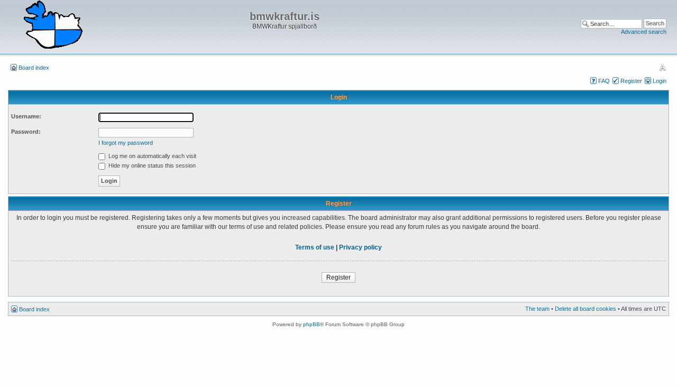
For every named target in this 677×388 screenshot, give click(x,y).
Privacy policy (360, 247)
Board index (34, 67)
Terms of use (314, 247)
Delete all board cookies (585, 309)
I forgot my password (125, 143)
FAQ (604, 81)
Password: (26, 131)
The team (537, 309)
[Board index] (53, 25)
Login (659, 81)
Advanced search (643, 32)
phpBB (311, 324)
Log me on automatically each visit (151, 156)
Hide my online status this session (151, 165)
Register (631, 81)
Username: (26, 116)
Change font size (662, 67)
